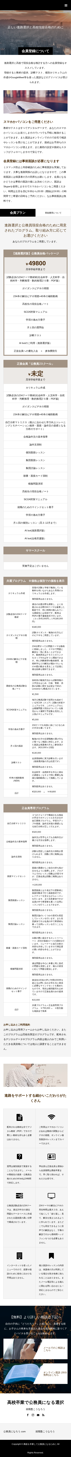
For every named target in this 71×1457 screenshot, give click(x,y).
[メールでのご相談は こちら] (35, 1339)
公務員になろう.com (14, 1431)
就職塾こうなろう (45, 1431)
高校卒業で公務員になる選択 (31, 5)
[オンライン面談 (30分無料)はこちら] (35, 1364)
